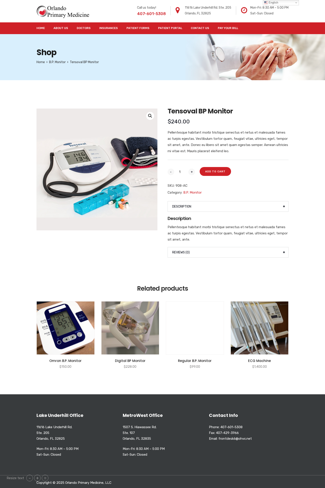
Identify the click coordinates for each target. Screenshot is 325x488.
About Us (61, 28)
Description (181, 206)
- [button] (30, 478)
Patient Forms (137, 28)
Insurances (108, 28)
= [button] (45, 478)
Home (40, 28)
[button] (150, 116)
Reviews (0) (181, 252)
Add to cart (215, 171)
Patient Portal (170, 28)
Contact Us (200, 28)
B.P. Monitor (57, 62)
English (273, 2)
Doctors (84, 28)
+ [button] (37, 478)
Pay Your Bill (228, 28)
